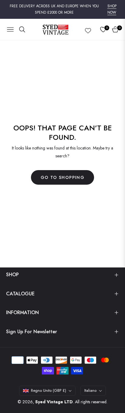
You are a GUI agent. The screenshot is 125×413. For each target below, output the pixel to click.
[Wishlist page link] (88, 29)
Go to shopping (63, 177)
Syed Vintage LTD (54, 402)
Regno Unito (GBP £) (48, 390)
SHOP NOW (112, 9)
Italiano (90, 390)
